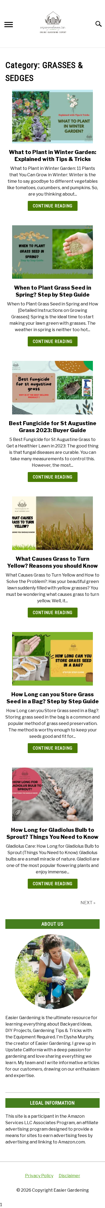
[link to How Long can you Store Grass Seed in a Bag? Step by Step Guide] (52, 659)
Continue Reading (52, 205)
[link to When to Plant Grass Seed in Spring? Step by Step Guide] (52, 252)
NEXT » (87, 902)
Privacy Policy (39, 1175)
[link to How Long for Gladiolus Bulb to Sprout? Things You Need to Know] (52, 794)
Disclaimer (69, 1175)
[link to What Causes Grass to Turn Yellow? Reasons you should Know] (52, 523)
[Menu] (8, 25)
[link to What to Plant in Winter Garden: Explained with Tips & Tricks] (52, 116)
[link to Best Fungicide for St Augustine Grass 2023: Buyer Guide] (52, 387)
